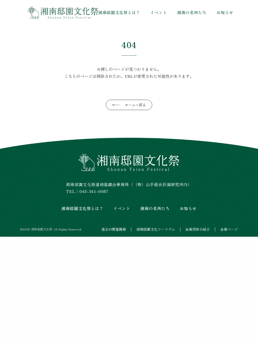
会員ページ (229, 229)
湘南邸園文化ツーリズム (155, 229)
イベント (158, 12)
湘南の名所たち (191, 12)
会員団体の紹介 (197, 229)
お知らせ (224, 12)
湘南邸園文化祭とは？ (119, 12)
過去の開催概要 (113, 229)
